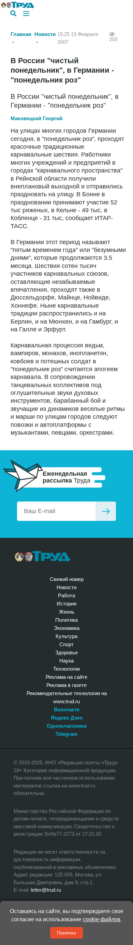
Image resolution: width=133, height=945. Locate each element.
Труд (43, 556)
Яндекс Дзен (67, 718)
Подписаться (105, 511)
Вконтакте (66, 709)
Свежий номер (67, 579)
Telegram (66, 734)
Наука (66, 661)
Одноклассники (67, 726)
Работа (66, 595)
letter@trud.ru (46, 890)
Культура (66, 636)
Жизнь (66, 612)
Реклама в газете (66, 685)
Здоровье (66, 652)
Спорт (66, 644)
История (66, 603)
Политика (66, 620)
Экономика (66, 628)
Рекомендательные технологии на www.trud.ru (67, 697)
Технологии (66, 669)
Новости (45, 34)
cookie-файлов (101, 919)
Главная (21, 34)
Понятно (66, 932)
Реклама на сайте (66, 677)
